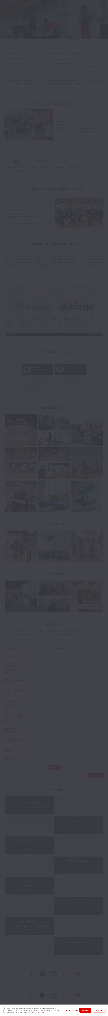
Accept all (85, 1010)
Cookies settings (72, 1010)
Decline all (99, 1010)
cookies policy (39, 1012)
